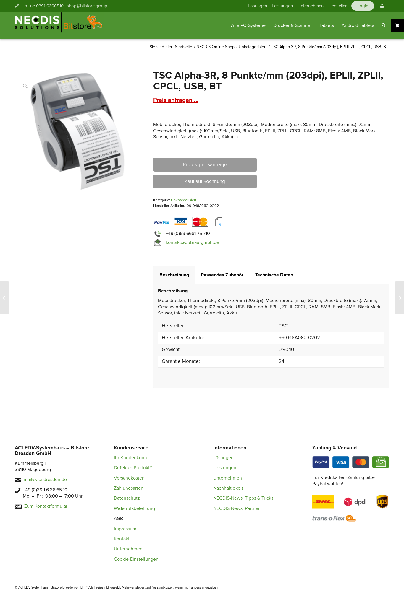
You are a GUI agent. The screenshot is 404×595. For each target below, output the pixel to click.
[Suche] (384, 25)
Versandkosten (129, 478)
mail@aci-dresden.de (45, 479)
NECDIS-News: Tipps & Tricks (243, 498)
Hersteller (337, 6)
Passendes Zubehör (222, 275)
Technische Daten (274, 275)
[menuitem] (257, 6)
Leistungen (282, 6)
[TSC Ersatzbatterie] (4, 297)
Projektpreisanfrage (205, 165)
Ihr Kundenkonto (131, 458)
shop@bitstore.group (87, 6)
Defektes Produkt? (133, 468)
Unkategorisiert (183, 200)
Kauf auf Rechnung (205, 181)
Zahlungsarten (128, 488)
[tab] (174, 275)
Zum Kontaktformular (45, 506)
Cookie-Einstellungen (136, 559)
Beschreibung (174, 275)
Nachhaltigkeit (228, 488)
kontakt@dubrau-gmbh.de (192, 242)
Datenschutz (127, 498)
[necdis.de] (59, 25)
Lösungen (257, 6)
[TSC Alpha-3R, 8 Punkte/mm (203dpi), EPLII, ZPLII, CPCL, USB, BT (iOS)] (399, 297)
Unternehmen (311, 6)
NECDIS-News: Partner (236, 508)
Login (362, 6)
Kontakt (122, 539)
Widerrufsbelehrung (134, 508)
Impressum (125, 529)
